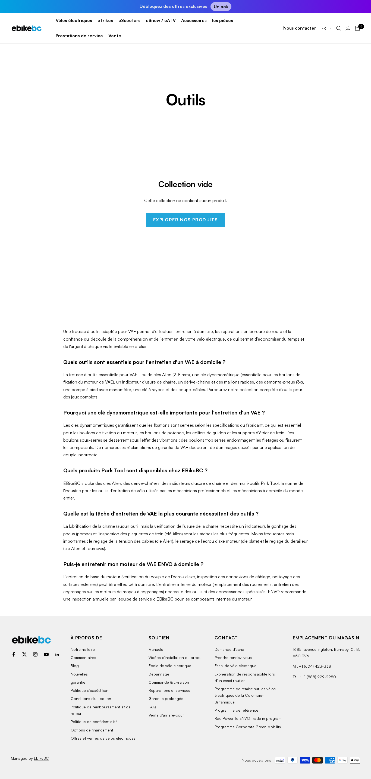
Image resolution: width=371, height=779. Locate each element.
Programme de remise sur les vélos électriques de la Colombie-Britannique (245, 695)
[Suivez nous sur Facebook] (13, 654)
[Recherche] (338, 28)
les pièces (222, 20)
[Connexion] (347, 28)
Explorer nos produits (185, 219)
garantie (78, 682)
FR (324, 28)
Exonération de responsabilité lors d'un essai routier (245, 677)
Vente (114, 35)
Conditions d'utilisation (91, 698)
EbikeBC (41, 758)
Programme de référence (236, 710)
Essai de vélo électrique (235, 665)
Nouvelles (79, 674)
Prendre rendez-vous (233, 657)
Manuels (156, 649)
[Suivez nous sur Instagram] (35, 654)
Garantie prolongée (166, 698)
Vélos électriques (74, 20)
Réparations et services (169, 690)
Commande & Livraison (169, 682)
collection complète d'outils (266, 389)
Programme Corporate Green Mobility (248, 726)
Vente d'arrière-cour (166, 715)
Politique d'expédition (89, 690)
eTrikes (105, 20)
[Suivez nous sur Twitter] (24, 654)
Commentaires (83, 657)
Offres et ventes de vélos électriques (103, 738)
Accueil (17, 58)
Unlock (221, 6)
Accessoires (194, 20)
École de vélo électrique (170, 665)
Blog (75, 665)
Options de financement (92, 730)
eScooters (129, 20)
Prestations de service (79, 35)
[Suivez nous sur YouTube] (46, 654)
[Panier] (357, 28)
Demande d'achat (230, 649)
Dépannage (159, 674)
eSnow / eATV (161, 20)
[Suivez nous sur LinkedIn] (57, 654)
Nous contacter (299, 28)
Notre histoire (83, 649)
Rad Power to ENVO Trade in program (248, 718)
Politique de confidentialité (94, 721)
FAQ (152, 707)
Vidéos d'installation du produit (176, 657)
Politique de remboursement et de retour (101, 710)
